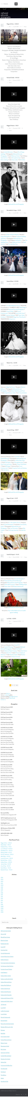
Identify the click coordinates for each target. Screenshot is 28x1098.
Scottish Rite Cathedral (6, 1056)
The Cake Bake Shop (13, 244)
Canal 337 (16, 645)
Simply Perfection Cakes (9, 393)
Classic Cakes (15, 160)
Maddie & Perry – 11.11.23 (6, 847)
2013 (2, 898)
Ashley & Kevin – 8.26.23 (6, 862)
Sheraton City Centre (5, 1059)
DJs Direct (3, 317)
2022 (2, 881)
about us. (8, 693)
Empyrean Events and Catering (19, 468)
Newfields (3, 1033)
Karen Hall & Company (10, 584)
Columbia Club (4, 950)
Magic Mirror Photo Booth (19, 317)
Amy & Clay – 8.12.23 (5, 866)
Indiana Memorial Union (6, 982)
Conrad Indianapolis (8, 524)
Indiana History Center (6, 975)
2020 (2, 885)
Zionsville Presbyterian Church (13, 305)
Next (17, 685)
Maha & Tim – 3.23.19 (12, 363)
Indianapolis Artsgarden (6, 995)
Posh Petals (7, 462)
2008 (2, 908)
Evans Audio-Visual (20, 313)
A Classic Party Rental (21, 464)
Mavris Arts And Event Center (7, 1023)
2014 (2, 896)
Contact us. (3, 699)
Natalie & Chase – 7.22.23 (6, 870)
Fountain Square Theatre (6, 969)
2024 (2, 877)
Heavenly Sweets (13, 654)
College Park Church (10, 387)
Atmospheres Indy (16, 158)
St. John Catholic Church (14, 522)
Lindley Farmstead (5, 1011)
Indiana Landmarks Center (7, 979)
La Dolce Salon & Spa (20, 460)
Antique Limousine (16, 656)
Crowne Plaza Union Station (7, 956)
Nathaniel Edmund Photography (16, 424)
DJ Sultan (23, 160)
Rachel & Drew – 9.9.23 (6, 860)
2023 (2, 879)
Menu (16, 3)
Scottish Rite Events (8, 152)
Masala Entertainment (18, 586)
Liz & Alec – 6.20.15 (11, 618)
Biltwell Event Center (5, 937)
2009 (2, 906)
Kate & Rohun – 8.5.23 (6, 868)
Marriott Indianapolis (5, 1017)
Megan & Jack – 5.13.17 (12, 498)
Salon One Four (4, 158)
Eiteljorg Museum (5, 959)
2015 (2, 895)
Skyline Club (3, 1062)
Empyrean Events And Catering (8, 963)
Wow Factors (24, 651)
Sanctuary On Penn (5, 1052)
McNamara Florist (15, 156)
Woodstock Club (4, 1081)
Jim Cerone (6, 470)
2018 (2, 889)
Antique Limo (12, 319)
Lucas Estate (4, 1014)
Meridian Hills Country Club (7, 1027)
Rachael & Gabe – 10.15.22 (13, 77)
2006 (2, 912)
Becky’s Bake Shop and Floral (18, 391)
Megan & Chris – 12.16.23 (13, 24)
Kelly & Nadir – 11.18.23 (6, 845)
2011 (2, 902)
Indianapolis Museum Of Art (7, 998)
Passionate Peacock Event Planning (12, 580)
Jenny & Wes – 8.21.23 (6, 864)
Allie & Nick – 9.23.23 (5, 856)
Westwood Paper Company (10, 651)
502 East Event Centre (6, 931)
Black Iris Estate (4, 940)
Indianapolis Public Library (7, 1001)
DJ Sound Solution (22, 393)
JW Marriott (3, 1004)
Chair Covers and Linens (6, 464)
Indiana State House (5, 988)
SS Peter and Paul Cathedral (12, 234)
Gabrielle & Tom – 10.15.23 (6, 850)
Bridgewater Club (5, 943)
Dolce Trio (8, 653)
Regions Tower (4, 1043)
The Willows (3, 1075)
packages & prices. (13, 696)
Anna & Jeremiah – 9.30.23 (7, 854)
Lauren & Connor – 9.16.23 (7, 858)
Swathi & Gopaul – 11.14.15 (13, 554)
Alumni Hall (3, 934)
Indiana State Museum (6, 991)
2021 (2, 883)
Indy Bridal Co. (18, 240)
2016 (2, 893)
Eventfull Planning (5, 458)
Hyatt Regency (4, 972)
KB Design (8, 466)
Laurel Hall (16, 456)
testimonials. (12, 698)
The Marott (3, 1072)
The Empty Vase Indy (13, 530)
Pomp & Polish (10, 311)
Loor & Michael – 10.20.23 (6, 848)
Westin (2, 1078)
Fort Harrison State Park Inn (7, 966)
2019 (2, 887)
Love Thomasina (14, 528)
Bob (10, 26)
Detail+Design (23, 307)
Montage (3, 1030)
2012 (2, 900)
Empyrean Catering (9, 315)
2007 (2, 910)
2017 (2, 891)
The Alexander (4, 1068)
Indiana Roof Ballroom (6, 236)
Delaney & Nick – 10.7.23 (6, 852)
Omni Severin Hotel (5, 1036)
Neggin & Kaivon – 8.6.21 (12, 125)
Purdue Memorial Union (6, 1040)
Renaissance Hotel (5, 1046)
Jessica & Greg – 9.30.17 (13, 430)
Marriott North (4, 1020)
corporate (7, 695)
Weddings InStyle (23, 584)
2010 (2, 904)
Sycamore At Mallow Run (6, 1065)
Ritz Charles (3, 1049)
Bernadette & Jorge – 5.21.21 (14, 210)
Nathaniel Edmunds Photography (16, 204)
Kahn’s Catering (4, 160)
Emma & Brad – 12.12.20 (12, 281)
